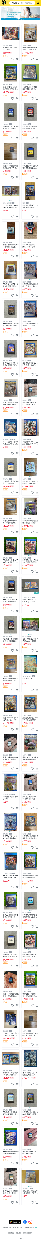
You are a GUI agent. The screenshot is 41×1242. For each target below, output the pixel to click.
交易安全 (21, 1238)
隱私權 (18, 1233)
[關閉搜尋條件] (22, 3)
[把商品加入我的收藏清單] (12, 59)
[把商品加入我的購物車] (17, 59)
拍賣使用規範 (27, 1233)
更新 (36, 1227)
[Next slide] (18, 33)
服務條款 (11, 1233)
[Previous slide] (3, 33)
